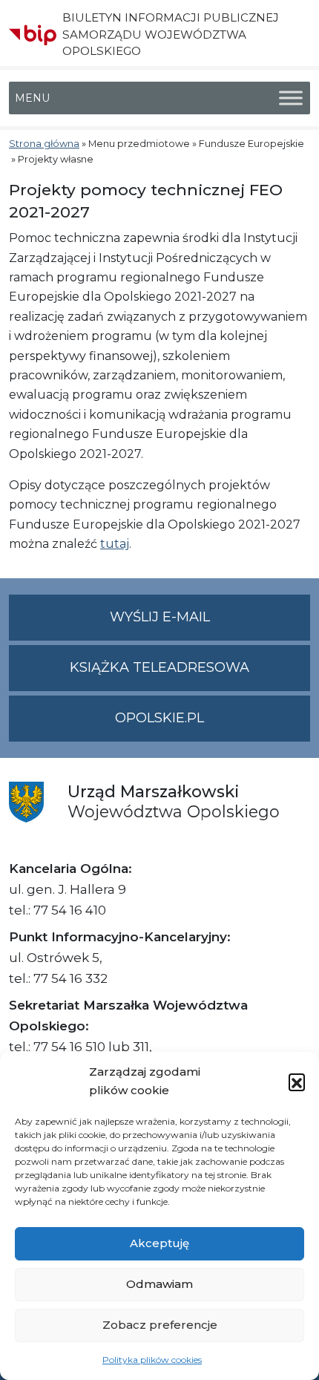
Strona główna (44, 143)
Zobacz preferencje (159, 1325)
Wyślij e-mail (210, 624)
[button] (296, 1081)
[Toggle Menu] (291, 98)
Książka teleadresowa (159, 667)
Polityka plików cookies (152, 1359)
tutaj (114, 544)
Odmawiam (159, 1284)
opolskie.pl (159, 718)
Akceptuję (159, 1243)
